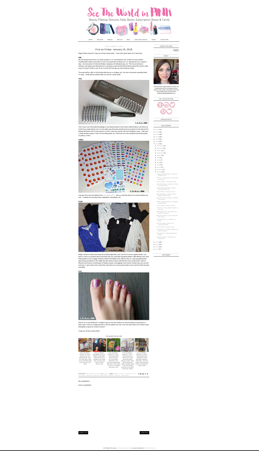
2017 (157, 242)
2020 (157, 139)
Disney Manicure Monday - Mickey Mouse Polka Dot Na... (166, 188)
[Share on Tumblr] (147, 374)
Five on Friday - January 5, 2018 (165, 227)
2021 (157, 136)
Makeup (110, 39)
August (159, 155)
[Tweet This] (141, 374)
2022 (157, 134)
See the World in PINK (124, 448)
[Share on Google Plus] (145, 374)
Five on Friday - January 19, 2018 (166, 191)
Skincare (120, 39)
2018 (157, 144)
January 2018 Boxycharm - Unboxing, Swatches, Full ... (167, 174)
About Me (100, 39)
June (158, 160)
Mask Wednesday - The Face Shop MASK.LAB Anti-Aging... (166, 194)
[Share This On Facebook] (139, 374)
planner (111, 375)
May (158, 162)
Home (91, 39)
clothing (128, 373)
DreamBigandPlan (109, 195)
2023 (157, 132)
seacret (117, 375)
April (158, 165)
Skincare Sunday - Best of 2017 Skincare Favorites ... (165, 224)
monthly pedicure (100, 375)
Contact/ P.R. (164, 39)
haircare (89, 375)
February (159, 169)
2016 (157, 244)
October (159, 150)
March (159, 167)
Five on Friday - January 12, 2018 (166, 205)
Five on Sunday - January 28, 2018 (166, 181)
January (159, 172)
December (160, 146)
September (160, 153)
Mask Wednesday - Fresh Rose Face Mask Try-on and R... (167, 212)
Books (154, 39)
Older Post (144, 433)
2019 (157, 141)
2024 (157, 129)
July (158, 157)
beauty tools (119, 373)
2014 (157, 249)
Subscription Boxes (141, 39)
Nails (128, 39)
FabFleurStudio (150, 448)
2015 (157, 247)
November (160, 148)
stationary (125, 375)
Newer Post (83, 433)
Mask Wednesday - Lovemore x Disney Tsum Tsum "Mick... (167, 184)
